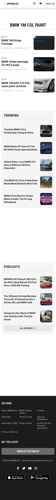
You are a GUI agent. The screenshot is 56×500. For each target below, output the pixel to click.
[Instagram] (37, 469)
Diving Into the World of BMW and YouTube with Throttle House (20, 316)
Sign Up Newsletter (42, 418)
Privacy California (9, 432)
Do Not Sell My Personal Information (44, 425)
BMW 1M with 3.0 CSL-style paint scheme (16, 84)
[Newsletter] (40, 3)
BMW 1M (4, 36)
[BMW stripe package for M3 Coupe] (44, 64)
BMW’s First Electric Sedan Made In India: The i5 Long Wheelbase (18, 199)
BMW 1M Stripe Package (11, 42)
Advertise (5, 417)
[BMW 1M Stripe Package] (44, 43)
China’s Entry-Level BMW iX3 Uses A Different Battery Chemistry (20, 165)
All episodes (27, 328)
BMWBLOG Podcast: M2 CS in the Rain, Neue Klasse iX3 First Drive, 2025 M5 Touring (20, 282)
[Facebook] (19, 469)
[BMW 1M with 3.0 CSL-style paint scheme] (44, 86)
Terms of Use (25, 417)
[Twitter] (25, 469)
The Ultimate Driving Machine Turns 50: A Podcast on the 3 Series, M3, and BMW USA (20, 299)
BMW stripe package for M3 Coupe (14, 63)
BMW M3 (4, 58)
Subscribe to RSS (9, 423)
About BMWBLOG (9, 410)
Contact (40, 410)
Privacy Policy (25, 423)
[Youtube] (31, 469)
